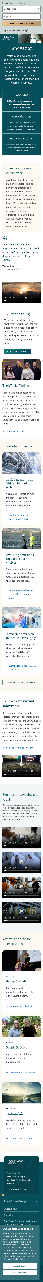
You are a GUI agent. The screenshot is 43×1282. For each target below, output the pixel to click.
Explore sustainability (20, 1138)
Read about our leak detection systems (19, 517)
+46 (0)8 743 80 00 (18, 1189)
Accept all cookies (19, 1266)
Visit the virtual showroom (19, 747)
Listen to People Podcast (22, 1072)
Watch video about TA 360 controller (22, 667)
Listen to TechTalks (15, 431)
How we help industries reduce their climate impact (21, 594)
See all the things (16, 351)
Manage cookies (20, 1272)
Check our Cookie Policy (14, 1259)
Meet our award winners (22, 1006)
